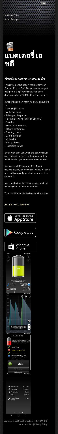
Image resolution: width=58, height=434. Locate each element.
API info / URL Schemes (16, 204)
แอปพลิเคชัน (12, 15)
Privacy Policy (40, 424)
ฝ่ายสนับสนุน (12, 19)
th (43, 3)
